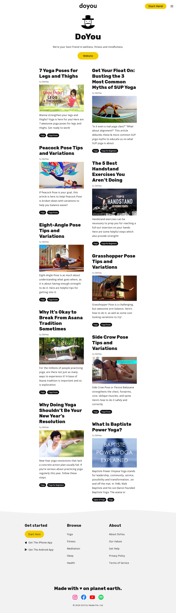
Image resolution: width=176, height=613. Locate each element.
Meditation (73, 548)
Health (71, 563)
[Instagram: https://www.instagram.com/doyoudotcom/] (75, 597)
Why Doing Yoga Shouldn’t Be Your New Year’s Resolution (60, 413)
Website (88, 55)
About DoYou (117, 534)
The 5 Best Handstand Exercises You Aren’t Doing (108, 171)
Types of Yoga (99, 500)
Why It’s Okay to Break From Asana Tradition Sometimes (61, 320)
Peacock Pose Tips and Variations (61, 150)
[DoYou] (88, 6)
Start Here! (155, 6)
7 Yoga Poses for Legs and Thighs (58, 73)
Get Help (114, 548)
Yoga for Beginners (109, 151)
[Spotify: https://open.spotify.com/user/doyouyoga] (101, 597)
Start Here (34, 534)
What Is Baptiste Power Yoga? (111, 427)
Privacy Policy (117, 555)
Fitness (71, 541)
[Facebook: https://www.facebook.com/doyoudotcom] (84, 597)
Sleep (70, 555)
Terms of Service (119, 563)
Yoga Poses (53, 135)
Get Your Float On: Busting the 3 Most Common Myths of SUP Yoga (114, 79)
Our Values (115, 541)
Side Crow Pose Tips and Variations (110, 342)
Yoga (43, 135)
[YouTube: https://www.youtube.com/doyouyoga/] (92, 597)
